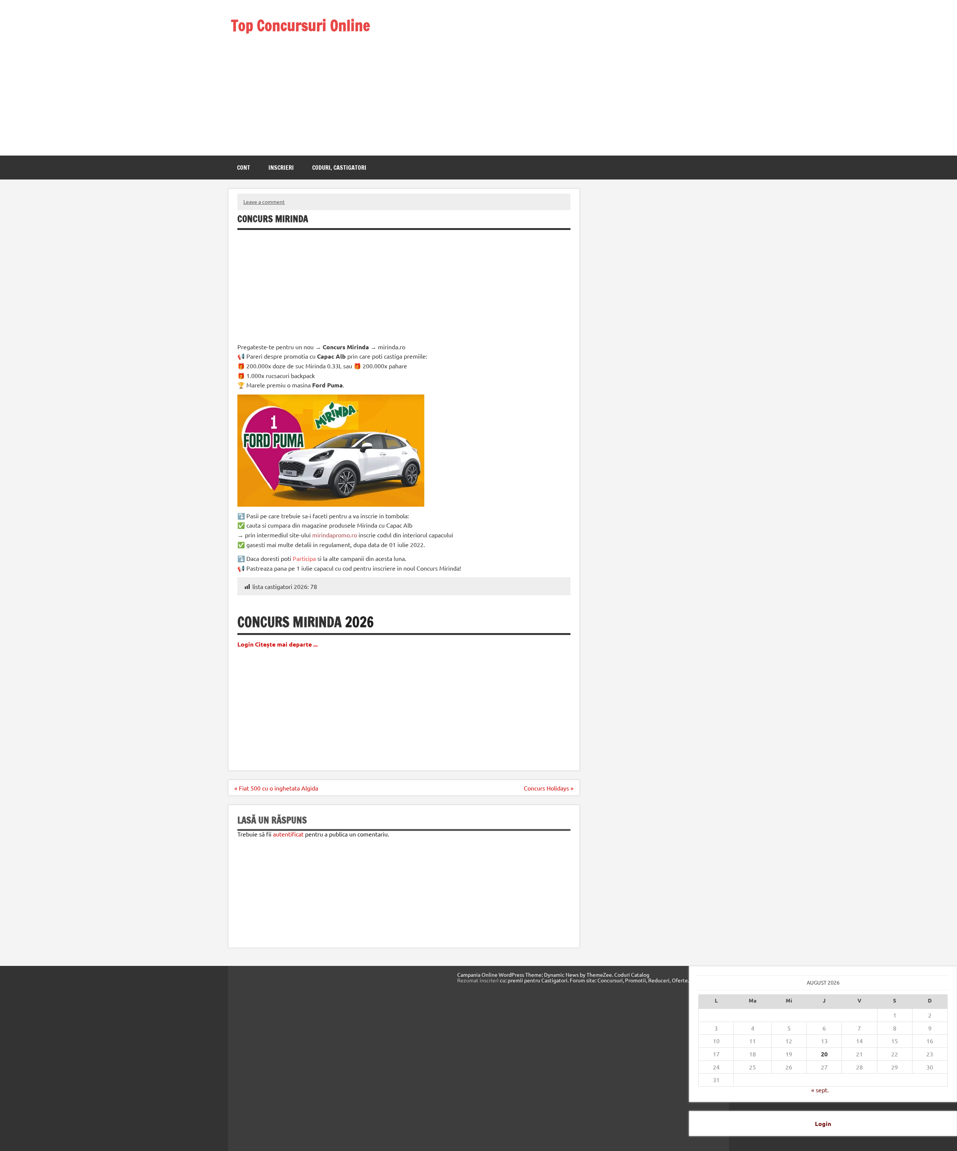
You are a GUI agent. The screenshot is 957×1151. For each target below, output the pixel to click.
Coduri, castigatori (339, 167)
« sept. (820, 1089)
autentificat (288, 834)
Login (823, 1123)
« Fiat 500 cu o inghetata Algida (276, 788)
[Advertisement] (310, 85)
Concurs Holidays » (548, 788)
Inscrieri (281, 167)
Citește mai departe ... (286, 644)
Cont (243, 167)
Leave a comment (264, 201)
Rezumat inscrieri (478, 980)
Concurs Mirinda (289, 622)
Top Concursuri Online (300, 25)
